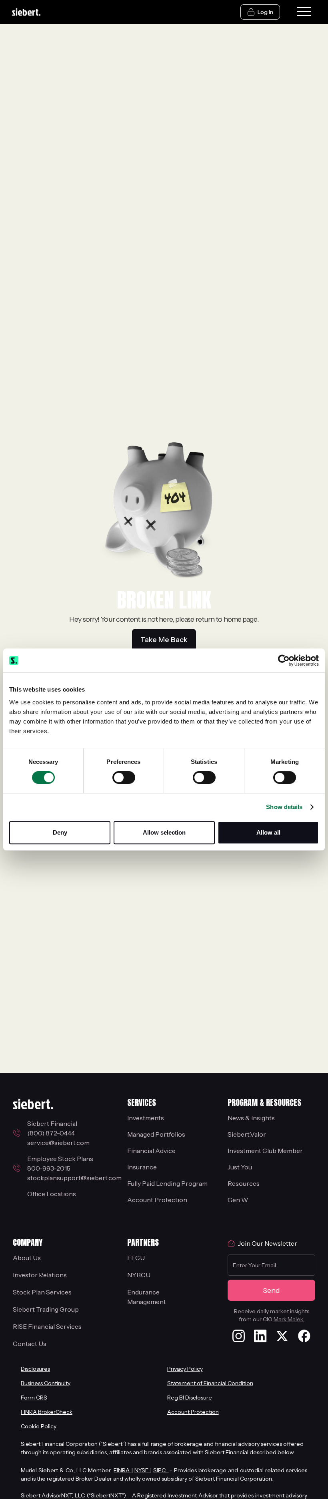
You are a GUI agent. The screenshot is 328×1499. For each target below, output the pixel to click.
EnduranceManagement (146, 1297)
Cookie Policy (38, 1426)
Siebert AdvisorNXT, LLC (52, 1495)
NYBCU (138, 1275)
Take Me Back (164, 639)
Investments (145, 1118)
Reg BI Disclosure (189, 1397)
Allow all (268, 832)
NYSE (142, 1470)
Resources (244, 1183)
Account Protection (157, 1200)
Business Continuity (45, 1383)
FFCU (136, 1258)
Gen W (238, 1200)
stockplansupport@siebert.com (74, 1178)
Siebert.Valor (247, 1134)
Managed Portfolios (156, 1134)
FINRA (122, 1470)
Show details (284, 806)
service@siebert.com (58, 1143)
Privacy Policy (185, 1368)
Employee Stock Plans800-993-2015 (60, 1163)
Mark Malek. (289, 1319)
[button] (304, 12)
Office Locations (51, 1194)
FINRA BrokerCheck (46, 1412)
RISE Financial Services (47, 1326)
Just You (240, 1167)
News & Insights (251, 1118)
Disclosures (35, 1368)
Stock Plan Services (42, 1292)
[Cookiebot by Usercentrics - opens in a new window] (284, 660)
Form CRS (34, 1397)
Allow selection (164, 832)
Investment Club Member (265, 1151)
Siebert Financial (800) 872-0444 (53, 1128)
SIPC (161, 1470)
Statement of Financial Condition (210, 1383)
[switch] (123, 777)
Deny (60, 832)
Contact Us (29, 1344)
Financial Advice (151, 1151)
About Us (27, 1258)
